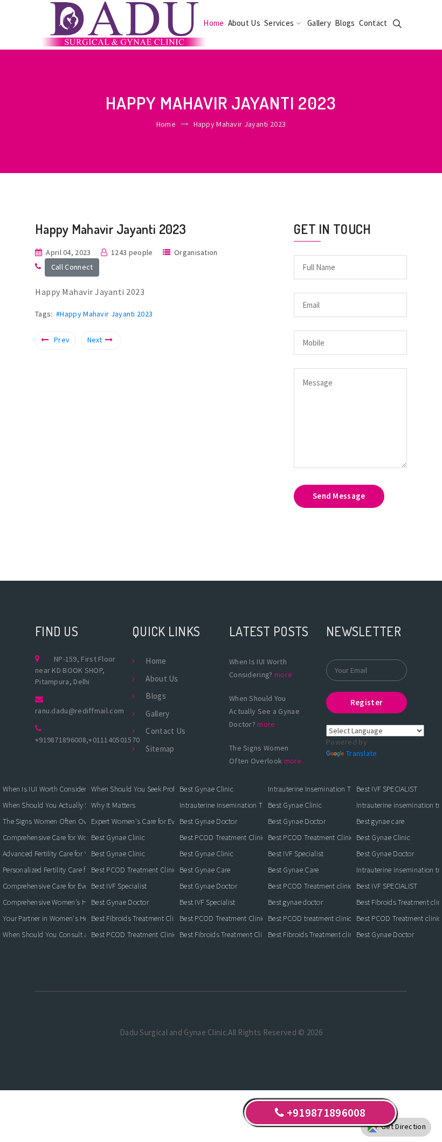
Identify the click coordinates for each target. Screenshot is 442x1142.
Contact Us (165, 731)
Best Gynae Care (205, 870)
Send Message (339, 496)
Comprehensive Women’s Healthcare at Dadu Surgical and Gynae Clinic (44, 902)
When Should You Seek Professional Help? (132, 789)
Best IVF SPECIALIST (387, 789)
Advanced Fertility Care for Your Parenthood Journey (44, 853)
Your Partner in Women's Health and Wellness (44, 918)
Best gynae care (380, 821)
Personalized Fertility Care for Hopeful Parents (44, 870)
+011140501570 (114, 740)
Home (213, 23)
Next (94, 340)
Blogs (345, 23)
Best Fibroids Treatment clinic (309, 934)
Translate (361, 753)
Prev (62, 340)
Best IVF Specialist (119, 886)
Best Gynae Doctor (120, 902)
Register (366, 702)
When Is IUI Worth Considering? (44, 789)
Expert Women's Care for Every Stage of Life (132, 821)
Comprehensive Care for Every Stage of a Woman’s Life (44, 886)
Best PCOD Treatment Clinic (132, 870)
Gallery (319, 23)
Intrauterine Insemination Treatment (221, 805)
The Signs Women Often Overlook (44, 821)
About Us (244, 23)
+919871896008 (60, 740)
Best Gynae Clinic (118, 837)
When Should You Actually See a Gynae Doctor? (44, 805)
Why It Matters (113, 805)
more (283, 674)
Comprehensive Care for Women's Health (44, 837)
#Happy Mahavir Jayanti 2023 (104, 314)
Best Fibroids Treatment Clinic (132, 918)
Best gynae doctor (295, 902)
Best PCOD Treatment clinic (309, 886)
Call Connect (72, 267)
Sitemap (160, 749)
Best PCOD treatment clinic (309, 918)
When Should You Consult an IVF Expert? (44, 934)
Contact (373, 23)
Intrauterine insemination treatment (397, 805)
